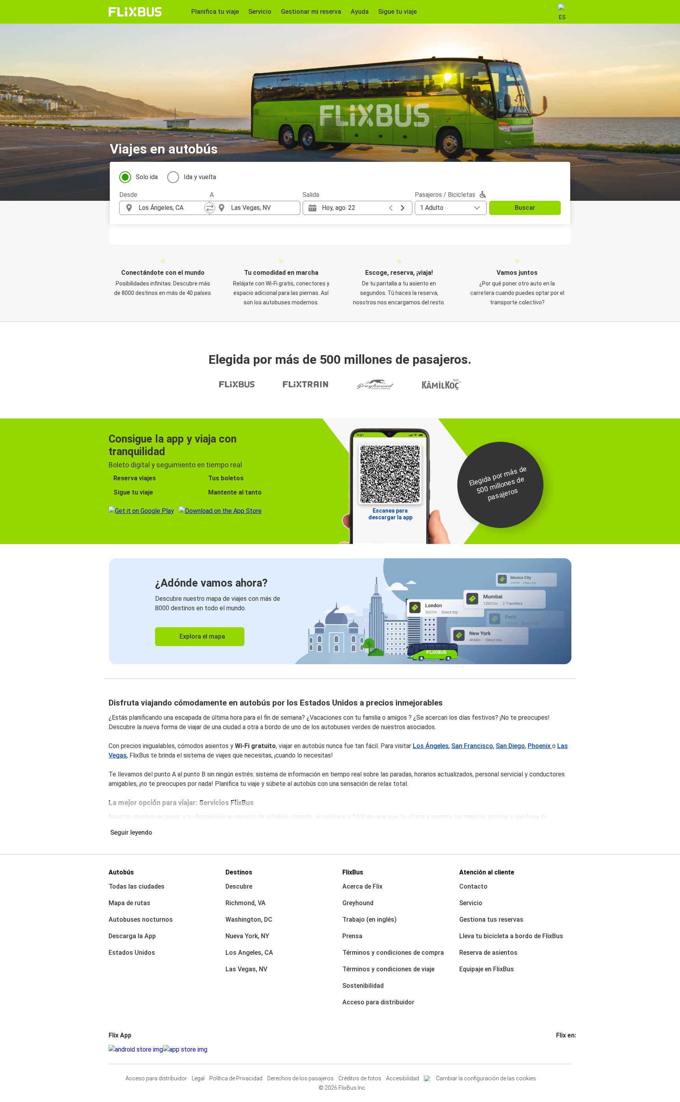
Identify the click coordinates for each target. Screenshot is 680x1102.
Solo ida (147, 177)
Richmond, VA (245, 903)
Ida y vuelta (200, 177)
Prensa (352, 936)
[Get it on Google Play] (136, 1049)
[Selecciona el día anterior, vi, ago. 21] (390, 208)
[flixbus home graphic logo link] (135, 12)
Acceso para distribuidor (378, 1002)
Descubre (238, 886)
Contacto (473, 886)
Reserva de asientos (488, 952)
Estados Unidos (132, 952)
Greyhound (357, 903)
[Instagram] (559, 1049)
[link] (340, 611)
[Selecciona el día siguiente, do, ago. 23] (402, 208)
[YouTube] (562, 1049)
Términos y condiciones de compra (393, 952)
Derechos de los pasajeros (300, 1078)
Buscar (525, 207)
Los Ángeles (431, 746)
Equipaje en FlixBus (486, 969)
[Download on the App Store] (185, 1049)
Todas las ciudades (136, 886)
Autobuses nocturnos (141, 919)
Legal (198, 1078)
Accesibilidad (402, 1078)
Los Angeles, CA (249, 952)
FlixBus (352, 872)
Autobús (121, 872)
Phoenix (540, 746)
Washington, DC (248, 919)
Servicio (470, 903)
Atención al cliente (486, 872)
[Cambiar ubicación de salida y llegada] (209, 207)
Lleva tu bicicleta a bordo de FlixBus (511, 936)
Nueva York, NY (247, 936)
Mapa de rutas (129, 903)
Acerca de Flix (362, 886)
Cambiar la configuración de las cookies (486, 1078)
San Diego (510, 746)
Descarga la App (132, 936)
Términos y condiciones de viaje (388, 969)
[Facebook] (557, 1049)
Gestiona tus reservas (491, 919)
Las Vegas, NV (246, 969)
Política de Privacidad (235, 1078)
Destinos (238, 872)
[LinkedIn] (564, 1049)
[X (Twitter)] (566, 1049)
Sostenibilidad (363, 985)
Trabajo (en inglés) (369, 919)
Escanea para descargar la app (390, 513)
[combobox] (172, 208)
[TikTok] (569, 1049)
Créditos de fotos (359, 1078)
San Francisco (472, 746)
